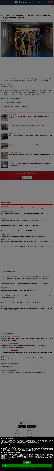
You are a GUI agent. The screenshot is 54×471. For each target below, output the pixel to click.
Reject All (4, 465)
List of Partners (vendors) (6, 459)
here (42, 447)
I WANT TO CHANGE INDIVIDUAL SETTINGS (26, 468)
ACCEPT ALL (27, 462)
